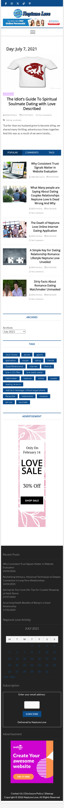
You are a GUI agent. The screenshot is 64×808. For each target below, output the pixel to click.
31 (47, 671)
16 (39, 658)
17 (47, 658)
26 (9, 671)
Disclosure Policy (33, 793)
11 (54, 652)
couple (25, 360)
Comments (31, 152)
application (10, 360)
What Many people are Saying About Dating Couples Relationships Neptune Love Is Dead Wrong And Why (45, 195)
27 (17, 671)
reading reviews (13, 384)
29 (32, 671)
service (8, 402)
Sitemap (49, 793)
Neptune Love (39, 722)
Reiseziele (10, 396)
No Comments (45, 115)
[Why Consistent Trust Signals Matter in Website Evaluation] (15, 163)
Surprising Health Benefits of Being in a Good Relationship (26, 604)
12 (9, 658)
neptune (28, 378)
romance (43, 396)
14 (24, 658)
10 (47, 652)
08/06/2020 (51, 295)
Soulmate (8, 93)
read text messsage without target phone (25, 390)
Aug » (13, 676)
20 (17, 665)
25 (54, 665)
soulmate (17, 120)
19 (9, 665)
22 (32, 665)
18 (54, 658)
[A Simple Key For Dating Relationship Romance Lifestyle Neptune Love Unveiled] (15, 250)
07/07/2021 (27, 115)
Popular (13, 152)
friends (50, 360)
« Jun (5, 676)
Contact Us (17, 793)
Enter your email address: (31, 694)
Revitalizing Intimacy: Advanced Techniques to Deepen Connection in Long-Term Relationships (32, 578)
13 (17, 658)
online (41, 378)
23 (39, 665)
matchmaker (11, 378)
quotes (53, 378)
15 (32, 658)
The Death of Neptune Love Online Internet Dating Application (45, 227)
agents (39, 354)
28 (24, 671)
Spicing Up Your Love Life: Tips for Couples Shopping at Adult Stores (31, 591)
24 (47, 665)
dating (9, 120)
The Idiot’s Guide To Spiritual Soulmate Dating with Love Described (32, 103)
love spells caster (34, 372)
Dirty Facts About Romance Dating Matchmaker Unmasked (45, 285)
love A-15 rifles (12, 372)
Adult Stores (11, 354)
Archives (8, 327)
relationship (27, 396)
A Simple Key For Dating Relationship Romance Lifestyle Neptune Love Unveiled (45, 256)
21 (24, 665)
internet (33, 366)
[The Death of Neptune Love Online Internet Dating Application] (15, 222)
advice (27, 354)
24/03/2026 (53, 177)
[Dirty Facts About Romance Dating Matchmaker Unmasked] (15, 281)
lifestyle (47, 366)
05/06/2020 (51, 208)
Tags (51, 152)
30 (39, 671)
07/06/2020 (51, 267)
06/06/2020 (51, 236)
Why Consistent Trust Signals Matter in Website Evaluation (45, 167)
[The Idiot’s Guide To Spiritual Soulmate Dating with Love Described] (32, 72)
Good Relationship (14, 366)
